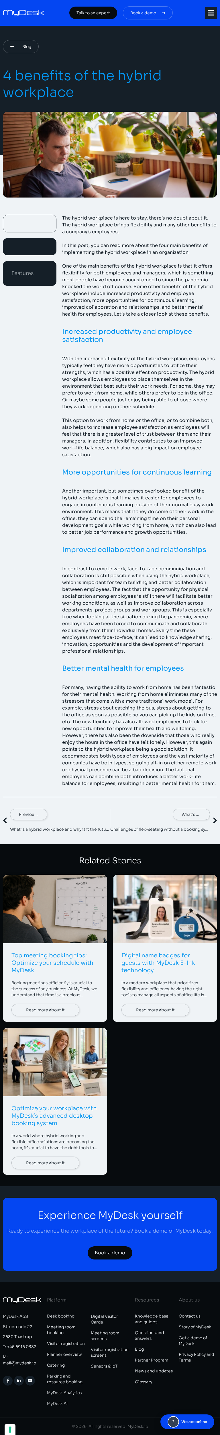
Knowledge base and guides (151, 1319)
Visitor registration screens (110, 1352)
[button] (211, 13)
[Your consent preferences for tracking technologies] (10, 1429)
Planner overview (64, 1354)
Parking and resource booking (64, 1379)
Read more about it (45, 1010)
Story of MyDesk (195, 1327)
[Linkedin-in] (19, 1381)
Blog (139, 1349)
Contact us (190, 1316)
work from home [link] (103, 393)
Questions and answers (149, 1335)
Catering (56, 1365)
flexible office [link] (25, 1141)
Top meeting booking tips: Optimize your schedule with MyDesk (52, 963)
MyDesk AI (57, 1403)
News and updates (154, 1371)
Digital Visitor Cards (104, 1319)
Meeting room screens (105, 1335)
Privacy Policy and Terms (196, 1357)
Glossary (143, 1381)
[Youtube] (30, 1381)
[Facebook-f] (8, 1381)
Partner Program (151, 1360)
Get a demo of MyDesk (193, 1340)
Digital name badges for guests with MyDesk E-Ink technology (158, 963)
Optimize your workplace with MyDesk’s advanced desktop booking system (54, 1116)
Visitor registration (66, 1343)
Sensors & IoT (104, 1366)
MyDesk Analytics (64, 1392)
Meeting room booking (61, 1329)
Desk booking (60, 1316)
